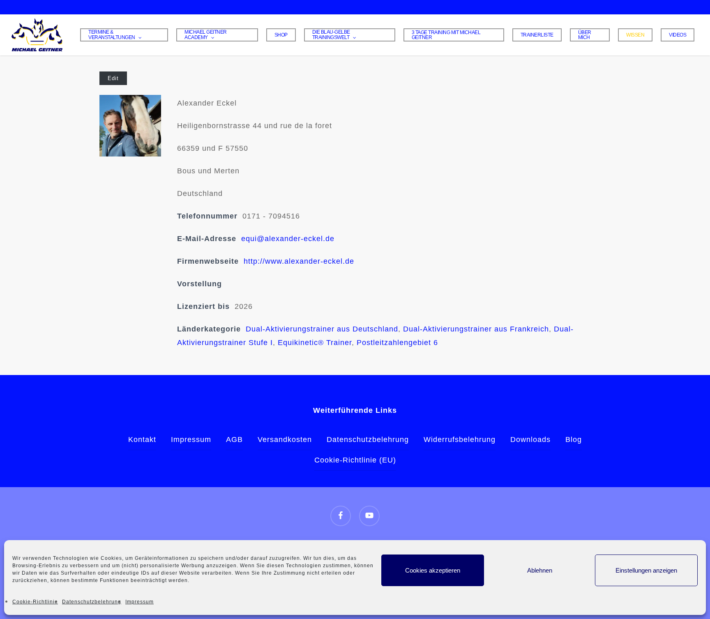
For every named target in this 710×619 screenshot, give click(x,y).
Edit (113, 78)
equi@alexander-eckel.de (287, 239)
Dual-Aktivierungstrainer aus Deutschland (322, 329)
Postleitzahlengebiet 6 (397, 342)
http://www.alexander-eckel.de (299, 261)
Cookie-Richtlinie (35, 602)
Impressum (139, 602)
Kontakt (142, 439)
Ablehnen (539, 570)
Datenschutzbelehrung (91, 602)
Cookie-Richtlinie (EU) (355, 460)
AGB (234, 439)
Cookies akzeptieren (432, 570)
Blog (573, 439)
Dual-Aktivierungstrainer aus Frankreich (476, 329)
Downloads (530, 439)
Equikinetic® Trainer (315, 342)
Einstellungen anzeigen (646, 570)
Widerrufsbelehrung (460, 439)
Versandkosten (285, 439)
